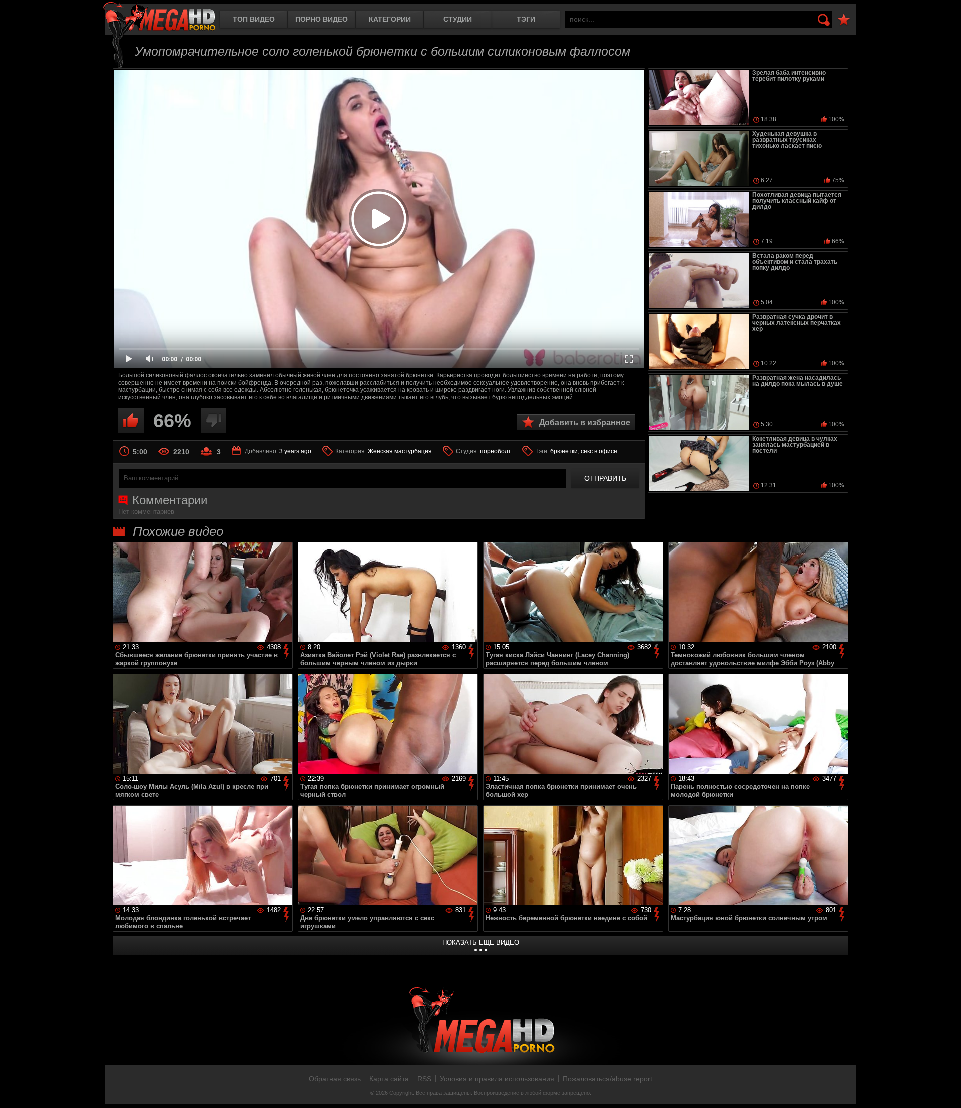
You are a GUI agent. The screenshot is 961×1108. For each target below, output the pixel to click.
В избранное (844, 20)
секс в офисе (599, 451)
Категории (390, 19)
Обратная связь (335, 1079)
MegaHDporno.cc (159, 17)
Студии (457, 19)
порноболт (495, 451)
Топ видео (254, 19)
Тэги (526, 19)
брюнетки (564, 451)
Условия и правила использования (497, 1079)
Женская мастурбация (400, 451)
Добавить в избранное (584, 422)
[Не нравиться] (213, 420)
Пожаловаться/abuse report (607, 1079)
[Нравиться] (131, 420)
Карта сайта (389, 1079)
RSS (424, 1079)
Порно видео (321, 19)
